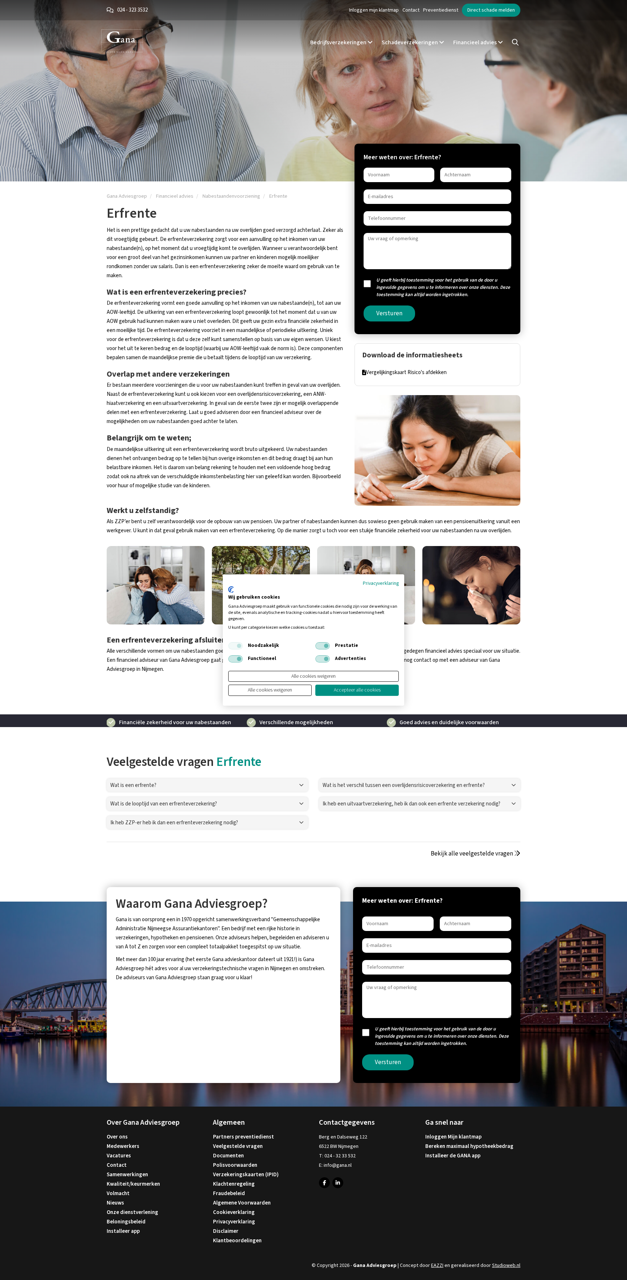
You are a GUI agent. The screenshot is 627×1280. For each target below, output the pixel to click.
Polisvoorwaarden (235, 1165)
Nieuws (115, 1203)
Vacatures (119, 1156)
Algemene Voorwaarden (242, 1203)
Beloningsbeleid (126, 1222)
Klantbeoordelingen (237, 1240)
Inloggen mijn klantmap (374, 10)
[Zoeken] (515, 42)
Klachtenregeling (234, 1184)
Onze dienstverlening (132, 1212)
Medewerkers (123, 1146)
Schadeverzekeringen (410, 42)
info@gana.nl (338, 1165)
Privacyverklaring (234, 1222)
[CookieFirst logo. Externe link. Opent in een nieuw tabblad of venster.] (231, 589)
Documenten (228, 1156)
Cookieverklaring (234, 1212)
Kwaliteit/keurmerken (133, 1184)
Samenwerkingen (127, 1174)
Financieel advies (475, 42)
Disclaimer (225, 1231)
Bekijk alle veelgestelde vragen (472, 853)
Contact (410, 10)
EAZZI (437, 1265)
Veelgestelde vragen (238, 1146)
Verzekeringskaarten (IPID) (246, 1174)
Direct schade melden (491, 10)
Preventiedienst (440, 10)
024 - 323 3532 (132, 10)
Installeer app (123, 1231)
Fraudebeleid (229, 1193)
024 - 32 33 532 (340, 1156)
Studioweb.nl (506, 1265)
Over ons (117, 1137)
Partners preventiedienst (243, 1137)
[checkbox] (235, 645)
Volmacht (118, 1193)
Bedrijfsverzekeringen (339, 42)
